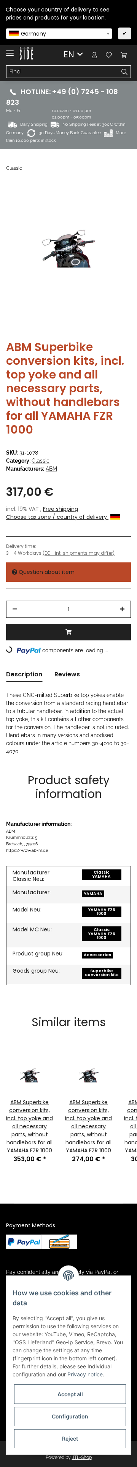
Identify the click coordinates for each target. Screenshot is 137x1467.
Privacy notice (85, 1374)
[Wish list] (109, 54)
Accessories (97, 955)
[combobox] (59, 33)
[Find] (124, 71)
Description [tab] (24, 674)
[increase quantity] (122, 609)
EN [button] (69, 54)
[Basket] (123, 54)
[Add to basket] (68, 632)
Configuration (70, 1416)
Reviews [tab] (67, 674)
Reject (70, 1438)
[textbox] (59, 34)
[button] (94, 54)
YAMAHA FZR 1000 (101, 912)
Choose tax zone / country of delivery (57, 517)
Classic (40, 461)
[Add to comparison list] (95, 201)
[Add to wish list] (115, 201)
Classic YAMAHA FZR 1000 (101, 934)
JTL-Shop (82, 1457)
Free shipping (60, 509)
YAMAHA (93, 894)
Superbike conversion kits (101, 973)
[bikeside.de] (26, 53)
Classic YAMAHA (101, 874)
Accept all (70, 1394)
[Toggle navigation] (10, 50)
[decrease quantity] (14, 609)
